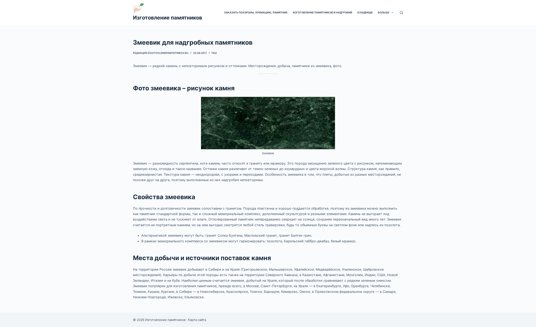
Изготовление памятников (167, 17)
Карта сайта (197, 320)
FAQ (214, 52)
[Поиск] (401, 12)
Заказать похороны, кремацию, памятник (256, 12)
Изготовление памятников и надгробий (322, 12)
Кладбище (365, 12)
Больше (383, 12)
